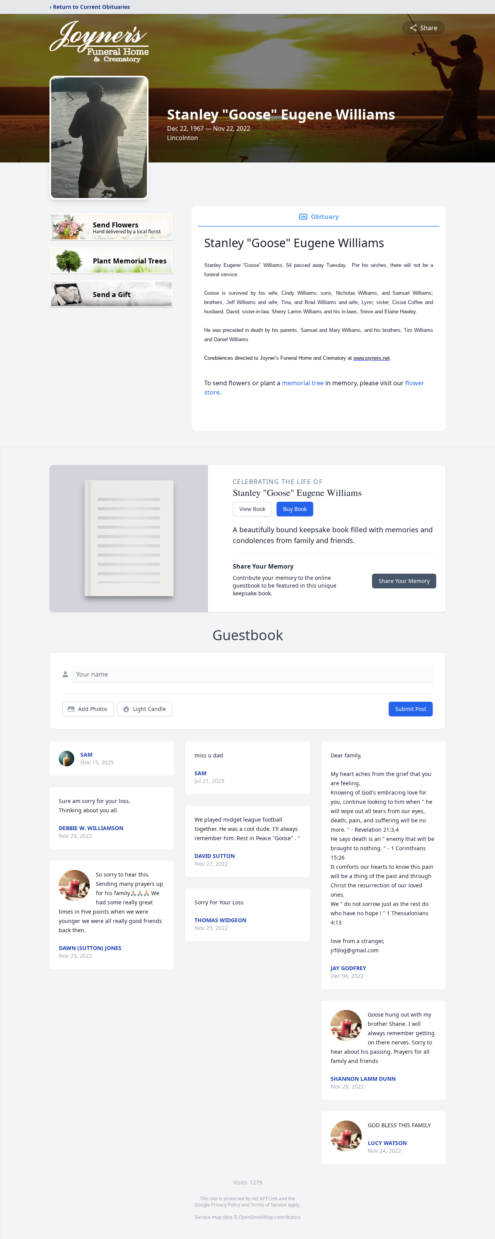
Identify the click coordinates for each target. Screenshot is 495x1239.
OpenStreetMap (256, 1217)
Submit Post (410, 709)
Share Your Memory (404, 580)
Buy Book (295, 509)
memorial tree (303, 383)
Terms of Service (269, 1204)
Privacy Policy (225, 1204)
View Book (252, 509)
